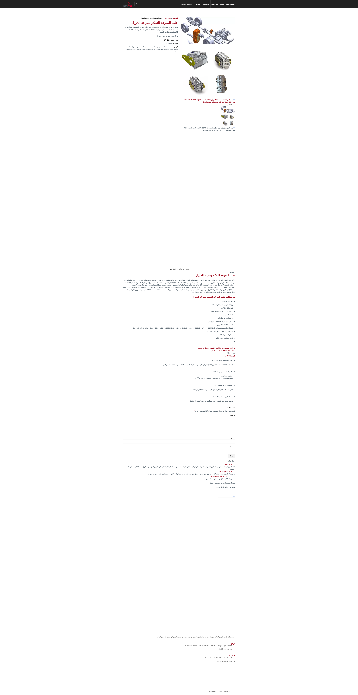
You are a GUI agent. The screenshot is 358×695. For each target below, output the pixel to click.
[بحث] (136, 4)
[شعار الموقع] (128, 4)
